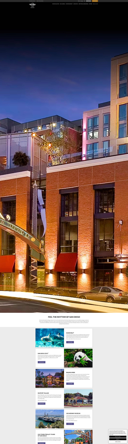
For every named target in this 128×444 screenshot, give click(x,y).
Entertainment (69, 3)
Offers (90, 3)
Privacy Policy (111, 434)
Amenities (75, 3)
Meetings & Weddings (83, 3)
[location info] (85, 1)
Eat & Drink (62, 3)
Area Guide (95, 3)
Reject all (117, 439)
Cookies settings (118, 441)
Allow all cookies (118, 436)
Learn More (70, 342)
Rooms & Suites (55, 3)
